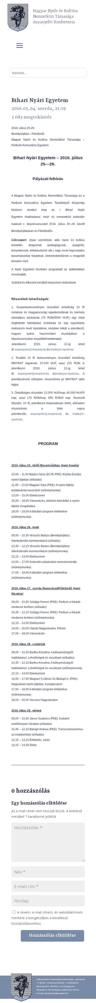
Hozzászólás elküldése (52, 935)
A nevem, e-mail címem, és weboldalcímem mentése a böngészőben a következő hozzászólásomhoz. (47, 918)
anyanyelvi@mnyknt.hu (56, 993)
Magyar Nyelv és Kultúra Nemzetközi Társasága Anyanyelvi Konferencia (55, 16)
